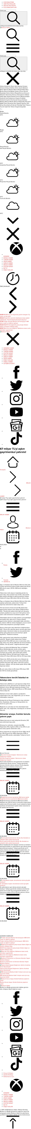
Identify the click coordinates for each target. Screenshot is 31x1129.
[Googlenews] (16, 431)
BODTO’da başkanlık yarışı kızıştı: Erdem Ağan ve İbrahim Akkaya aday (14, 325)
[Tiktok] (16, 444)
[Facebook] (16, 378)
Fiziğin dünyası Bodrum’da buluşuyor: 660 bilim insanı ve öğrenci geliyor (14, 322)
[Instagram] (16, 405)
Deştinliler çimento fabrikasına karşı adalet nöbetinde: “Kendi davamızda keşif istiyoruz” (14, 319)
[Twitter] (16, 391)
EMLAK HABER (4, 515)
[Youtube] (16, 418)
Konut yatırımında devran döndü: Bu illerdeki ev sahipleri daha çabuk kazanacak (14, 842)
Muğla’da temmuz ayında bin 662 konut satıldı (14, 799)
